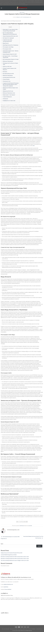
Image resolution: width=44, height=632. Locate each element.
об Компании (5, 98)
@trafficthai (6, 586)
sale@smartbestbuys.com (8, 584)
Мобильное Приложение (8, 75)
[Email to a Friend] (23, 522)
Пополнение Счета (6, 81)
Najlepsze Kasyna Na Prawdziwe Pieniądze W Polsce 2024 (11, 552)
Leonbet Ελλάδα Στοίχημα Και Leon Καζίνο (9, 554)
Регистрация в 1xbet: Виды (8, 46)
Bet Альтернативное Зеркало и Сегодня (11, 59)
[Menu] (1, 8)
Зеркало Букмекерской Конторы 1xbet (10, 36)
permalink (30, 525)
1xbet (33, 145)
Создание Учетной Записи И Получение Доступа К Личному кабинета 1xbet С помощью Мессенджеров (11, 84)
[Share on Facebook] (19, 522)
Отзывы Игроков (6, 79)
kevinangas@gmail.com (27, 17)
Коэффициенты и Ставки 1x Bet (9, 100)
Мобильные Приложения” (8, 61)
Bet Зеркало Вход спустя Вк (8, 73)
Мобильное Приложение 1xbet (9, 92)
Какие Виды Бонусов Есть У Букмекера (10, 45)
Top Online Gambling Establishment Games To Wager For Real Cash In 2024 (15, 560)
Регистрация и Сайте (7, 48)
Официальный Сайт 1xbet (8, 91)
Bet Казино (5, 71)
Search (2, 543)
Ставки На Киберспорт (7, 96)
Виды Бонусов (6, 43)
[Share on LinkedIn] (27, 522)
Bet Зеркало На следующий (8, 37)
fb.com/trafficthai (8, 589)
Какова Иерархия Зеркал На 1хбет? (10, 54)
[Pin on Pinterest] (25, 522)
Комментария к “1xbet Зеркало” (9, 94)
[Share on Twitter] (21, 522)
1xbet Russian (22, 12)
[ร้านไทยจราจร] (22, 8)
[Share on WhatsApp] (17, 522)
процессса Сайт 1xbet (7, 66)
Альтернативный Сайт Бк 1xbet (9, 77)
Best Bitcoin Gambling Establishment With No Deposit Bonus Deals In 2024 (15, 556)
